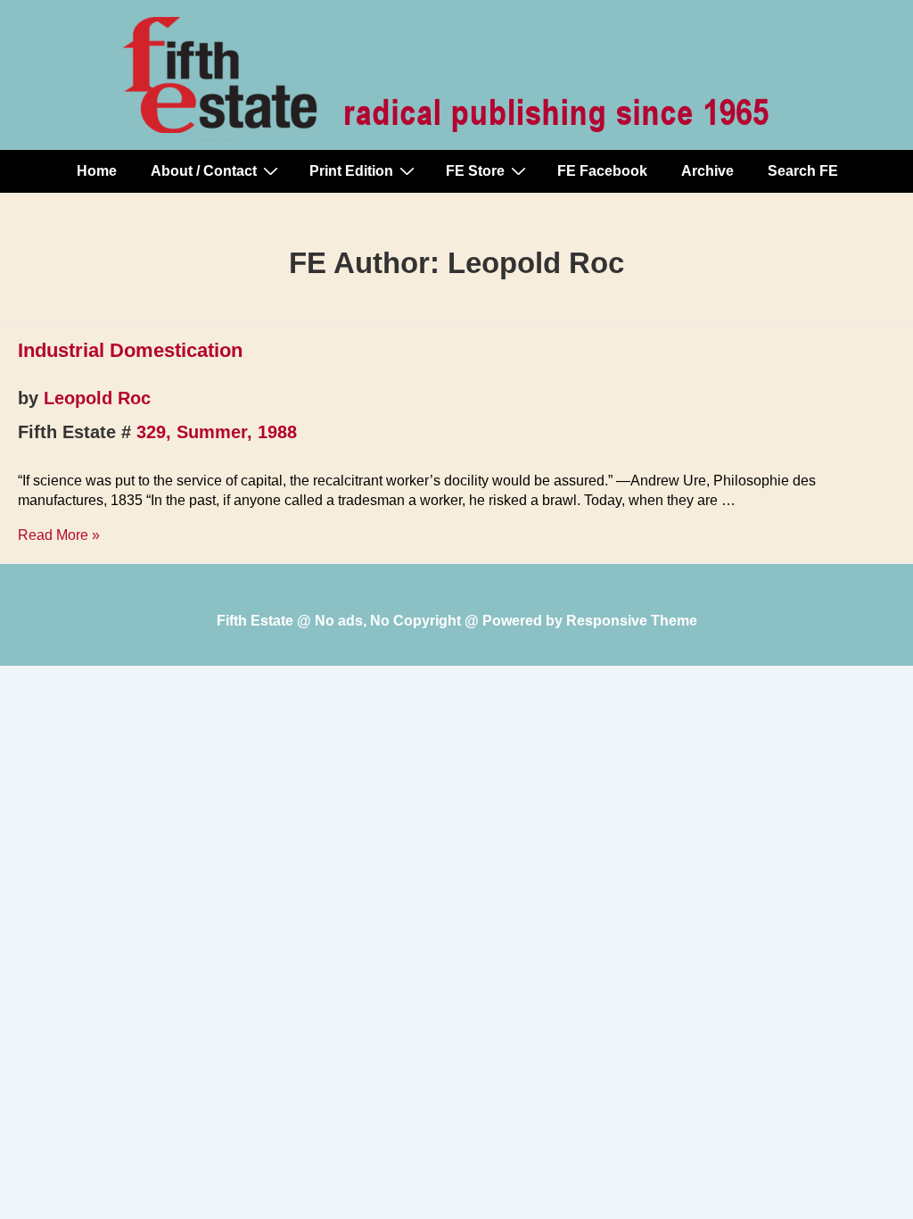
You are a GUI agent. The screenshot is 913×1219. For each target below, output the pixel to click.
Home (97, 170)
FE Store (475, 170)
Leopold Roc (97, 398)
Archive (707, 170)
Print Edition (351, 170)
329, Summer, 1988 (216, 432)
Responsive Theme (631, 620)
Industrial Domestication (130, 350)
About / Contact (204, 170)
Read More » (59, 535)
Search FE (803, 170)
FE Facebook (602, 170)
